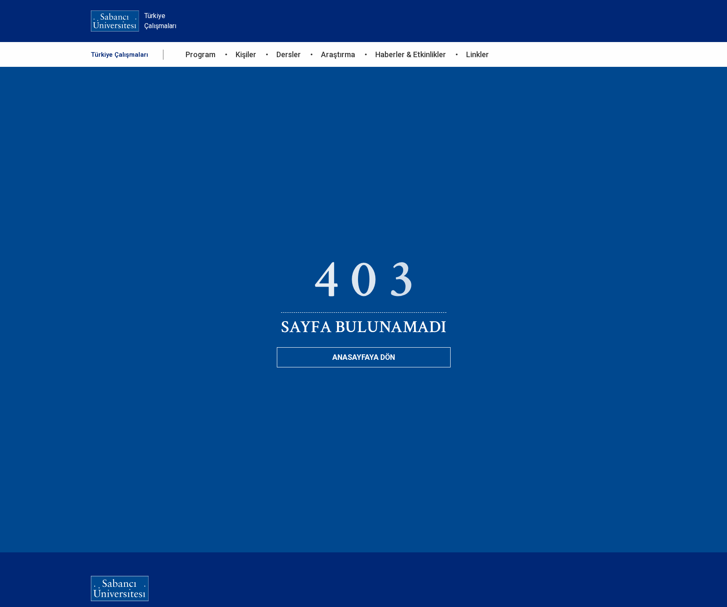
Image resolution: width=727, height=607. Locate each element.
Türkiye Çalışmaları (119, 54)
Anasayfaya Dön (363, 357)
